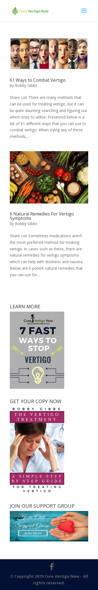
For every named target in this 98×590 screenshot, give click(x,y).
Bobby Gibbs (26, 85)
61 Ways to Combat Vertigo (38, 80)
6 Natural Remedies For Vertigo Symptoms (42, 216)
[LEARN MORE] (37, 387)
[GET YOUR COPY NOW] (37, 491)
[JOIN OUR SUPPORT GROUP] (49, 540)
